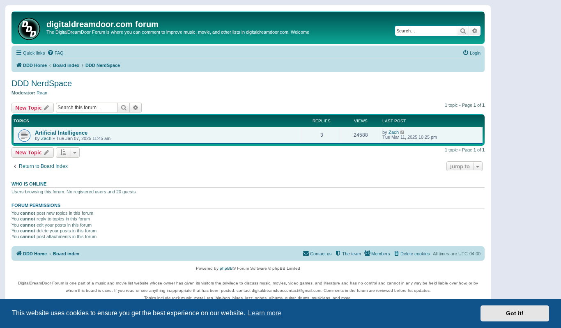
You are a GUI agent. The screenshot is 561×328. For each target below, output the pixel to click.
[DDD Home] (30, 28)
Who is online (28, 183)
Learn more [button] (264, 313)
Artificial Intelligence (61, 133)
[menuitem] (55, 53)
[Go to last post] (402, 132)
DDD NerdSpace (41, 83)
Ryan (42, 92)
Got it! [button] (515, 313)
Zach (46, 138)
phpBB (226, 268)
